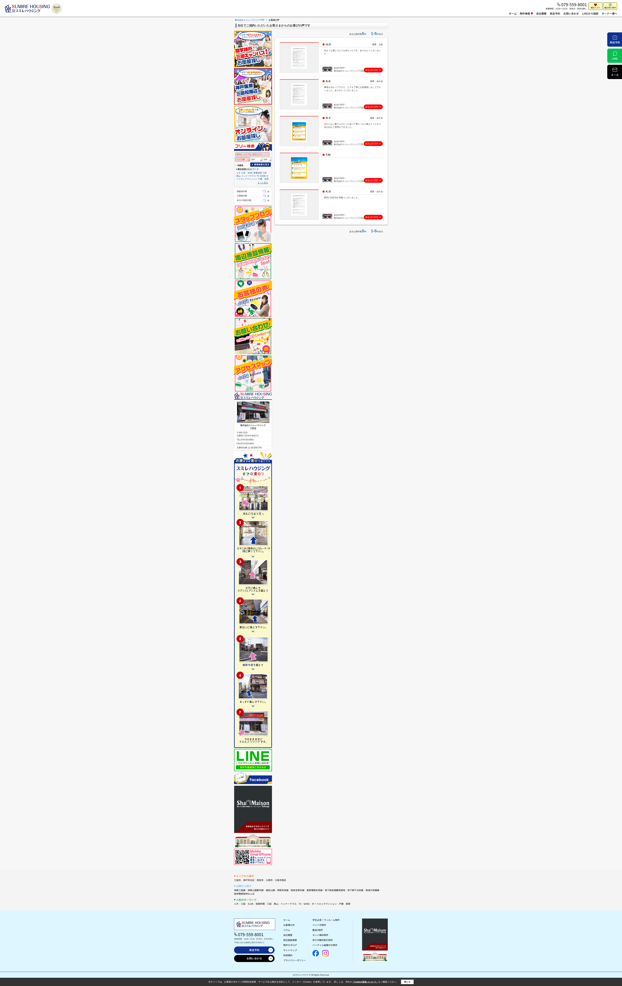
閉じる (407, 982)
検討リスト (595, 7)
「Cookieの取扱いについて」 (365, 982)
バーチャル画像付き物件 (324, 945)
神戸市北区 (248, 880)
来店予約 (555, 13)
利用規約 (287, 955)
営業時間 (257, 173)
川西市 (269, 880)
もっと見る (263, 183)
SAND (263, 176)
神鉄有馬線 (282, 890)
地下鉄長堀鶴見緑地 (335, 890)
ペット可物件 (319, 925)
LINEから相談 (590, 13)
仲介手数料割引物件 (322, 940)
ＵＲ (238, 173)
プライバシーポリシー (294, 960)
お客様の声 (289, 925)
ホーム (513, 13)
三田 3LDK (247, 173)
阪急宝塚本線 (297, 890)
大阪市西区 (280, 880)
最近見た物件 (610, 7)
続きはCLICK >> (373, 70)
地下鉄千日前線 (355, 890)
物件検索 (525, 13)
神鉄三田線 (239, 890)
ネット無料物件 (320, 935)
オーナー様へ (609, 13)
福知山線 (270, 890)
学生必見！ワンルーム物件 (326, 920)
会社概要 (541, 13)
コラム (286, 930)
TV (258, 176)
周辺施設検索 (290, 940)
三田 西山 (272, 903)
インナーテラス (248, 176)
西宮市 (260, 880)
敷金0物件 (317, 930)
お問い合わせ (571, 13)
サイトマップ (290, 950)
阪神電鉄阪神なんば (244, 893)
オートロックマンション (324, 903)
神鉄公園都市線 (256, 890)
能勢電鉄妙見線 (315, 890)
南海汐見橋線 (372, 890)
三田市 (237, 880)
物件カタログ (290, 945)
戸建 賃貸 (263, 179)
